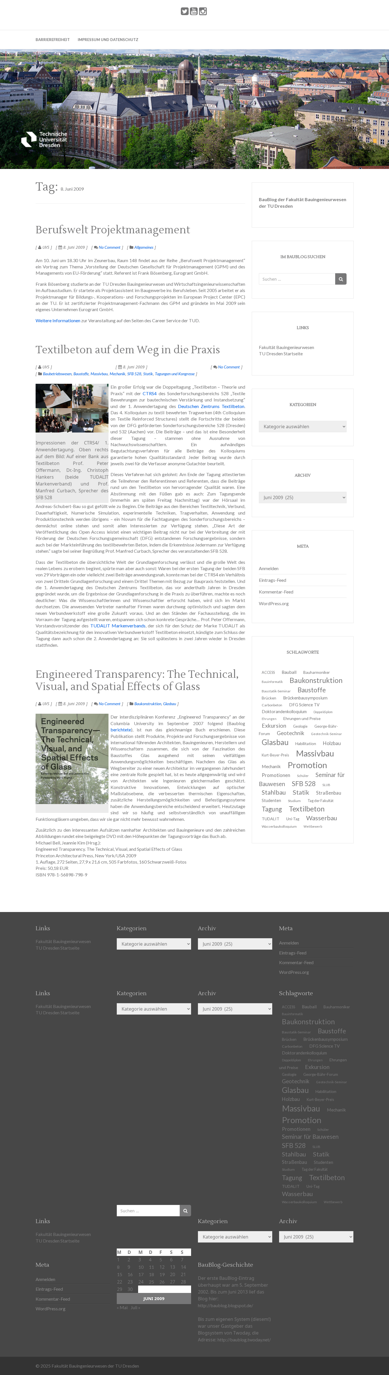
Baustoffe (81, 373)
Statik (148, 373)
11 (151, 1267)
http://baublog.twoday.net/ (244, 1339)
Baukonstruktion (147, 703)
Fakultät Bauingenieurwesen (286, 347)
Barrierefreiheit (53, 39)
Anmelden (269, 568)
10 (141, 1267)
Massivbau (99, 373)
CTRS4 (150, 393)
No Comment (109, 247)
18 (151, 1274)
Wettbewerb (313, 826)
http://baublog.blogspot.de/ (225, 1305)
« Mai (122, 1307)
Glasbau (169, 703)
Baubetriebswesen (57, 373)
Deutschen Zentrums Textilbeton (211, 406)
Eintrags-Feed (272, 580)
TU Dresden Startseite (281, 353)
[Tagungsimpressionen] (72, 408)
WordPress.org (274, 603)
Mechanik (117, 373)
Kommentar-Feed (276, 591)
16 (130, 1274)
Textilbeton (327, 1177)
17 (141, 1274)
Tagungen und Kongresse (175, 373)
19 (162, 1274)
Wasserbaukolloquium (279, 826)
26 (162, 1281)
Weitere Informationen (58, 320)
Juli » (135, 1307)
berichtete (120, 729)
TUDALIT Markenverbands (118, 625)
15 (119, 1274)
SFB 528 (134, 373)
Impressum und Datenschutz (108, 39)
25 (151, 1281)
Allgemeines (143, 247)
